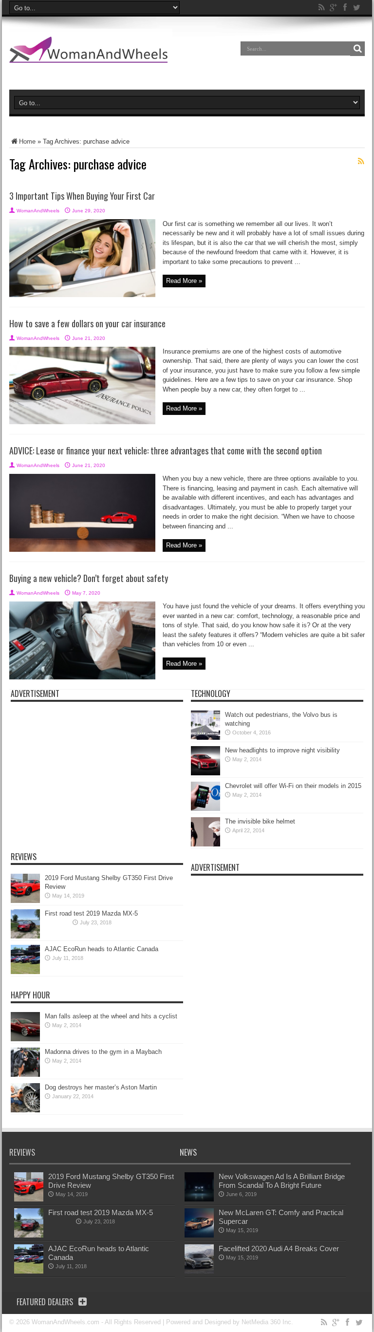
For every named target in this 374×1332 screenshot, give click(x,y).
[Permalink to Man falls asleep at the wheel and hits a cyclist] (25, 1039)
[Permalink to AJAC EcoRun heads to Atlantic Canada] (25, 972)
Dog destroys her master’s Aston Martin (101, 1087)
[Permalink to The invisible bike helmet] (205, 844)
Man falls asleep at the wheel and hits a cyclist (111, 1016)
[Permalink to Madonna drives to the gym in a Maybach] (25, 1074)
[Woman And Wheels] (90, 55)
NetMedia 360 (261, 1322)
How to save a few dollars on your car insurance (87, 323)
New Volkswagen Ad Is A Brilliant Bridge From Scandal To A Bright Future (282, 1180)
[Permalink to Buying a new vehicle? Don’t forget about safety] (82, 677)
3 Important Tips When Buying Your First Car (82, 195)
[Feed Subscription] (361, 161)
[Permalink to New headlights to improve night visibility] (205, 773)
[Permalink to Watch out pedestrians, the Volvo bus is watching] (205, 737)
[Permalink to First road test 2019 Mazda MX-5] (25, 936)
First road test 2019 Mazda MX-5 (91, 913)
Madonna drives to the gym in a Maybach (103, 1051)
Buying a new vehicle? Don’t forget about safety (88, 578)
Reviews (24, 857)
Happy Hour (30, 995)
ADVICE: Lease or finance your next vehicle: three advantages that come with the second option (165, 450)
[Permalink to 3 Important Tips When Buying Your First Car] (82, 295)
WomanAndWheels (38, 210)
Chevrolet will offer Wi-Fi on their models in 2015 (293, 785)
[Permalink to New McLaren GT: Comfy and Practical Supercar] (199, 1235)
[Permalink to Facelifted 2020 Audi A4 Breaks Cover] (199, 1271)
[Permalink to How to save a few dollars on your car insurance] (82, 422)
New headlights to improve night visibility (282, 750)
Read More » (184, 280)
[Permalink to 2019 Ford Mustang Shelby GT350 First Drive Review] (25, 900)
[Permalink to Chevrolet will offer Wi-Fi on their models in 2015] (205, 808)
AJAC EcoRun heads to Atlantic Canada (101, 949)
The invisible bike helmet (260, 821)
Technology (210, 693)
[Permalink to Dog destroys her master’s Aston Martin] (25, 1110)
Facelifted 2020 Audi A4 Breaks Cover (279, 1248)
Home (27, 141)
